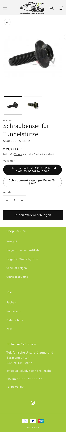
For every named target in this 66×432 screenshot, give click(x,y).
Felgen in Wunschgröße (22, 259)
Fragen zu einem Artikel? (22, 250)
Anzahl (7, 192)
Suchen (11, 302)
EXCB (36, 427)
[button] (5, 7)
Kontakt (11, 241)
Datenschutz (14, 320)
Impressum (13, 311)
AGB (9, 329)
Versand (18, 154)
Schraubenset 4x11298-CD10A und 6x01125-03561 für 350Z (32, 170)
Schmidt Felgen (16, 268)
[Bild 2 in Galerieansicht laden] (33, 105)
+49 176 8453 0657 (19, 362)
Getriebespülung (17, 276)
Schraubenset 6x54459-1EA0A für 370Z (32, 182)
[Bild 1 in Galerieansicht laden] (13, 105)
